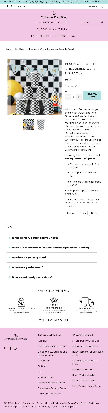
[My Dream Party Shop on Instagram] (11, 6)
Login (94, 6)
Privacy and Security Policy (51, 382)
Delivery (42, 366)
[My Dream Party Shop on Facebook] (7, 6)
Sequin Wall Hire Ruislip (83, 380)
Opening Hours (45, 377)
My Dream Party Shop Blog (85, 340)
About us (42, 340)
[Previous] (8, 87)
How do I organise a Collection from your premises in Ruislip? (51, 247)
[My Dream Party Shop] (54, 15)
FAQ (40, 371)
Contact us (44, 360)
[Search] (102, 22)
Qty (67, 91)
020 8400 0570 (21, 6)
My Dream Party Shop (23, 403)
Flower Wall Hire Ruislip (83, 375)
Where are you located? (27, 267)
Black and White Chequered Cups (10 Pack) (51, 49)
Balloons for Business (83, 369)
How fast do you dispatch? (29, 257)
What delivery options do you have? (35, 237)
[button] (47, 29)
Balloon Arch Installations (85, 346)
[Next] (60, 87)
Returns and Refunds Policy (52, 388)
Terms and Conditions (49, 393)
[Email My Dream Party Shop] (3, 6)
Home (8, 49)
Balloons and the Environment (53, 346)
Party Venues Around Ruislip (86, 386)
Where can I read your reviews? (32, 277)
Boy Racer (20, 49)
